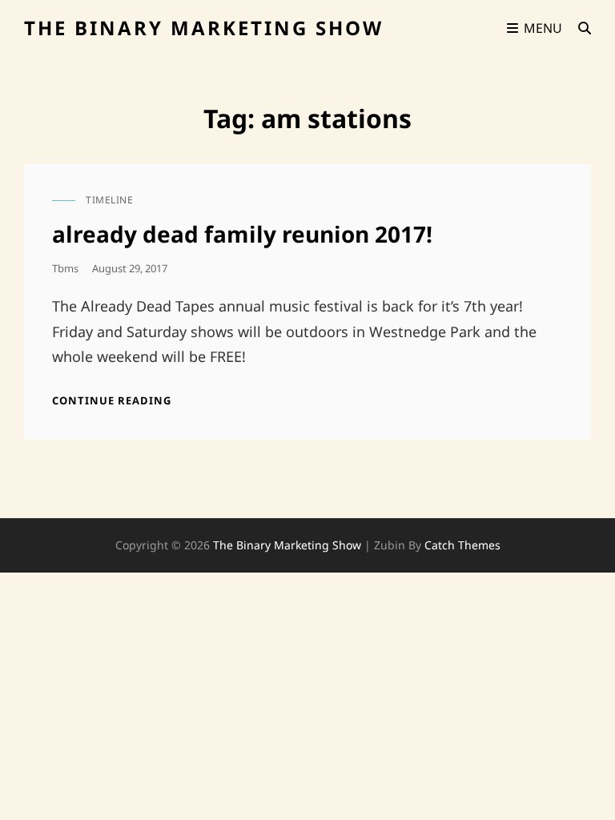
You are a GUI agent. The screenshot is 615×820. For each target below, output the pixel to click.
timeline (109, 200)
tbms (65, 268)
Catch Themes (462, 545)
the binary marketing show (204, 27)
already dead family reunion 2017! (242, 234)
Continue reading (111, 400)
